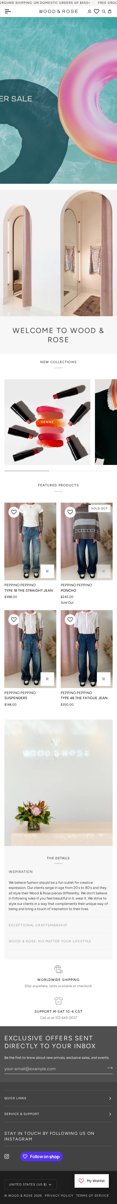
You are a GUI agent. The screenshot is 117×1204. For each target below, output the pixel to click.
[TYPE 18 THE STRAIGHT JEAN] (30, 542)
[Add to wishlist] (13, 512)
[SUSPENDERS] (30, 649)
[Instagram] (6, 1172)
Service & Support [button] (21, 1130)
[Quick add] (103, 679)
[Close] (98, 579)
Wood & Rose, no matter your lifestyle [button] (50, 957)
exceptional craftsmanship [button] (38, 888)
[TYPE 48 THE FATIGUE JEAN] (87, 649)
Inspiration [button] (21, 872)
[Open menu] (12, 11)
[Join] (92, 620)
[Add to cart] (47, 679)
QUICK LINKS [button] (15, 1114)
